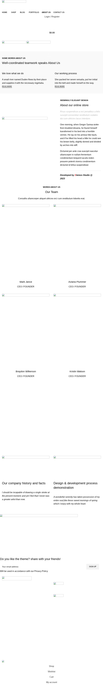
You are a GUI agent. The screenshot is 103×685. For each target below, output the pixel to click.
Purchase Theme (79, 655)
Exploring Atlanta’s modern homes (82, 583)
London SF (7, 635)
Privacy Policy (41, 571)
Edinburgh (7, 640)
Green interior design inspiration (81, 595)
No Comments (87, 587)
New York (6, 630)
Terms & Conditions (45, 640)
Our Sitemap (42, 655)
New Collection (78, 635)
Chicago (6, 650)
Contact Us (41, 645)
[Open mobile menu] (51, 38)
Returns (40, 635)
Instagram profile (79, 630)
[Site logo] (14, 5)
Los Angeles (8, 645)
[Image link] (17, 578)
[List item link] (25, 605)
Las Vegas (7, 655)
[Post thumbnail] (59, 586)
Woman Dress (77, 640)
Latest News (42, 650)
